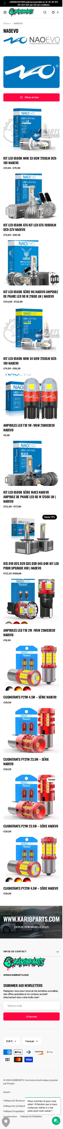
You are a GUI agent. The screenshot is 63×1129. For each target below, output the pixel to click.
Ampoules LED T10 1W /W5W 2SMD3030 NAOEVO (29, 420)
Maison (7, 23)
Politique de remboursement (17, 1096)
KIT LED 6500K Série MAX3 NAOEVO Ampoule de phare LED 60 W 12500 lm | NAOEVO (29, 487)
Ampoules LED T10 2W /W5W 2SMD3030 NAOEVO (29, 619)
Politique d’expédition (14, 1106)
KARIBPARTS (17, 1075)
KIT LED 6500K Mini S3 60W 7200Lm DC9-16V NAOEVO (30, 156)
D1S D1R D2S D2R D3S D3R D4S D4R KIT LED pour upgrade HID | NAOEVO (28, 554)
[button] (5, 12)
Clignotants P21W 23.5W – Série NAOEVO (25, 808)
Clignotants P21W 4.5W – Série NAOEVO (29, 681)
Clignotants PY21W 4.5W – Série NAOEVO (25, 873)
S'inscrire (30, 1011)
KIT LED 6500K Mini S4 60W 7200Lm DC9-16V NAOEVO (30, 355)
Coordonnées (10, 1111)
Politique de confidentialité (16, 1101)
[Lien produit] (30, 135)
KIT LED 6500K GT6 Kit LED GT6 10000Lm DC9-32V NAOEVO (29, 221)
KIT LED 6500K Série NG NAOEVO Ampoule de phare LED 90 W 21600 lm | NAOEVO (29, 288)
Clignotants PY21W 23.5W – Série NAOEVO (26, 744)
